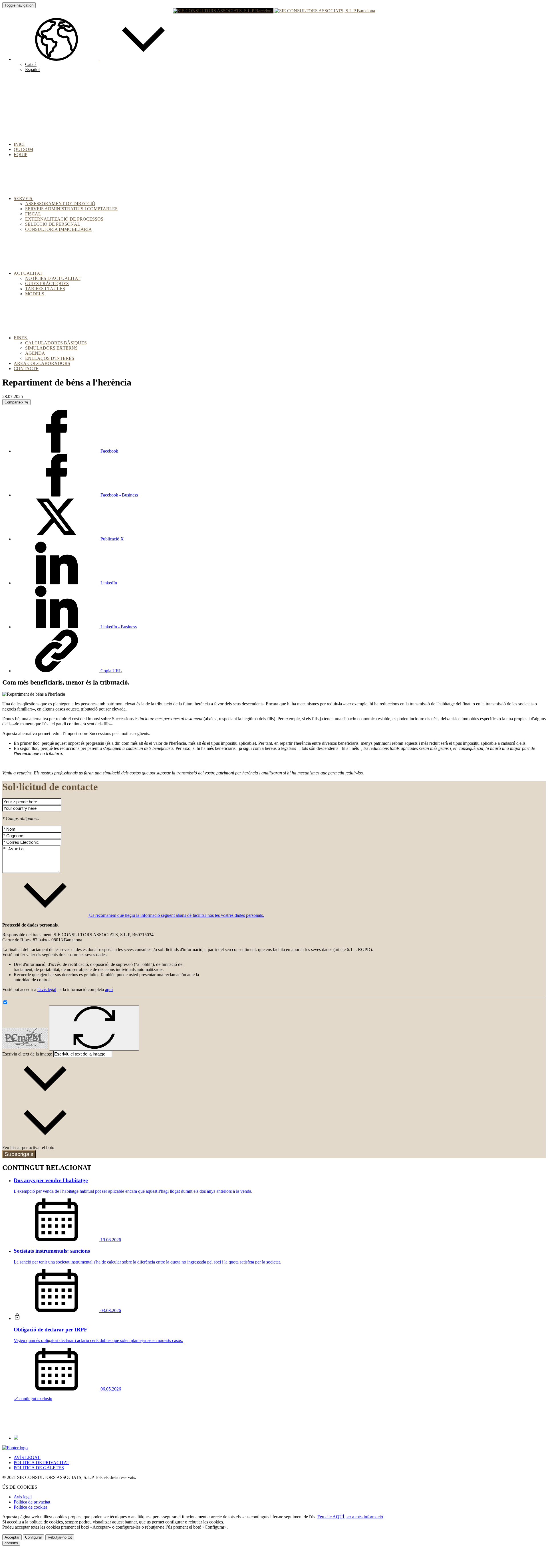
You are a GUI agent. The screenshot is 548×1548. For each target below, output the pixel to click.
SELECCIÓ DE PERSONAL (52, 224)
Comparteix (15, 402)
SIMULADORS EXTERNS (51, 348)
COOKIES (11, 1543)
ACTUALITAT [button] (29, 273)
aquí (109, 989)
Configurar (33, 1537)
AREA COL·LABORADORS (42, 363)
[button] (100, 59)
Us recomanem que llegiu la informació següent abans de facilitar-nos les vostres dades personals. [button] (176, 915)
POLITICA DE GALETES (39, 1467)
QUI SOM (23, 149)
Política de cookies (30, 1507)
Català (31, 64)
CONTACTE (26, 368)
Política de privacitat (32, 1501)
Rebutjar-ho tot (60, 1537)
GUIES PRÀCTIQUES (47, 283)
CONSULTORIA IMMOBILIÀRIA (58, 229)
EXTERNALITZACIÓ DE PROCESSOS (64, 219)
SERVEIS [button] (23, 198)
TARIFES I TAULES (45, 288)
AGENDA (35, 353)
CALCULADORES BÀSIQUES (56, 342)
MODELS (34, 293)
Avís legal (23, 1496)
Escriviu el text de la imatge (27, 1053)
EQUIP (20, 154)
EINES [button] (21, 337)
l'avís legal (46, 989)
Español (32, 69)
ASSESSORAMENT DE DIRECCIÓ (60, 203)
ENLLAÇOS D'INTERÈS (49, 358)
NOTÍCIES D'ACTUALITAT (52, 278)
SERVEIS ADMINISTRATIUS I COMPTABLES (71, 208)
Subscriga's (19, 1154)
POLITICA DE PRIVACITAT (41, 1462)
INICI (19, 144)
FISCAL (33, 213)
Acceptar (12, 1537)
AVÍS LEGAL (27, 1457)
